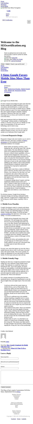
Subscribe (14, 57)
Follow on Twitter (18, 59)
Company (16, 397)
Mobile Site (11, 90)
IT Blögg (17, 392)
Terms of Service (16, 410)
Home (2, 1)
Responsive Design (20, 90)
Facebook (13, 419)
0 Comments (7, 92)
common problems (6, 214)
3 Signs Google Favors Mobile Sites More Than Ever (15, 78)
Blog (7, 15)
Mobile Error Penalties (14, 89)
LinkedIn (24, 419)
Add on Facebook (16, 61)
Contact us (16, 413)
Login (8, 11)
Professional (16, 396)
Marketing (3, 4)
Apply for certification (16, 402)
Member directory (16, 394)
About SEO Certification (16, 404)
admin (7, 341)
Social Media (4, 6)
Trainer (16, 398)
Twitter (19, 419)
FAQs (7, 14)
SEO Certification (7, 20)
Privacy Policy (16, 412)
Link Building (5, 3)
